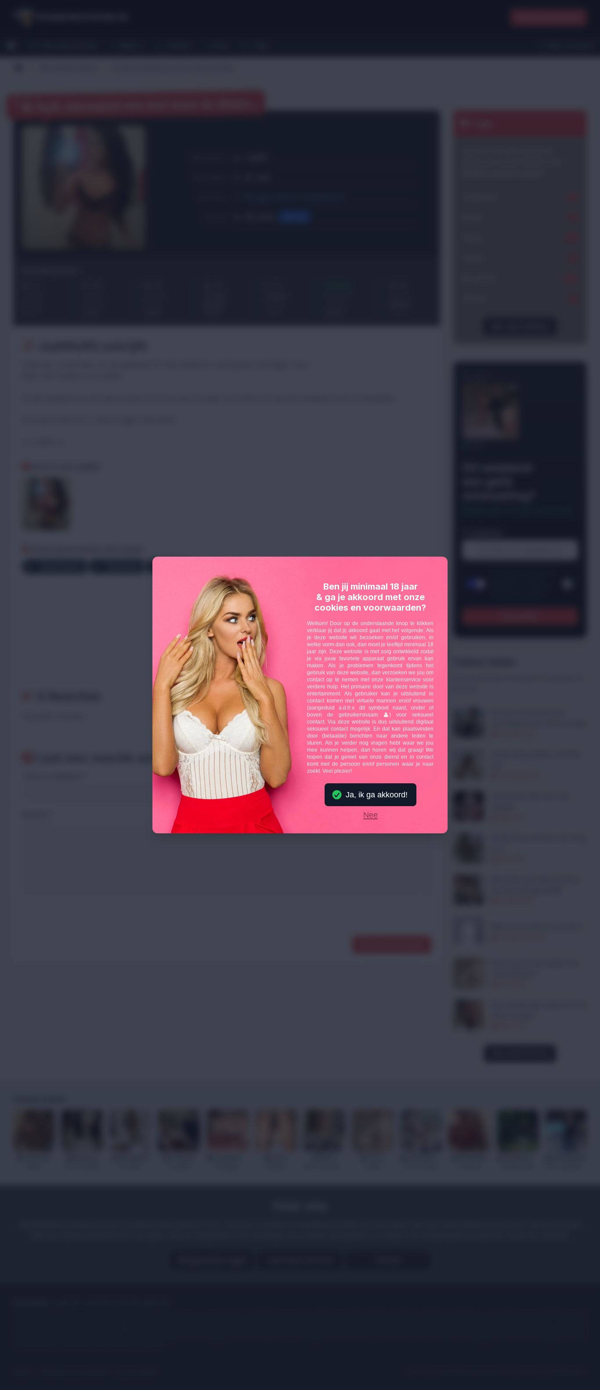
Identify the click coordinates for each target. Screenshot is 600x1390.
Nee (370, 815)
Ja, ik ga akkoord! (377, 794)
